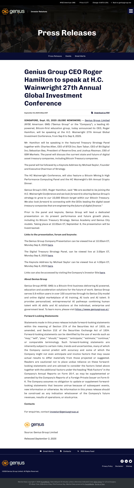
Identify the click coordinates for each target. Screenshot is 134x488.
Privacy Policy (107, 466)
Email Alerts (80, 56)
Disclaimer (119, 466)
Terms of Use (100, 484)
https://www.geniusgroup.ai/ (92, 309)
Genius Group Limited (97, 120)
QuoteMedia (45, 482)
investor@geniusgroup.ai (64, 411)
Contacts (67, 451)
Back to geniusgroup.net (120, 3)
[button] (130, 11)
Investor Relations (39, 12)
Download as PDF (102, 113)
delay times (98, 482)
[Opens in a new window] (122, 461)
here (50, 245)
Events (68, 56)
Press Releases (55, 56)
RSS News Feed (87, 451)
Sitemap (129, 466)
